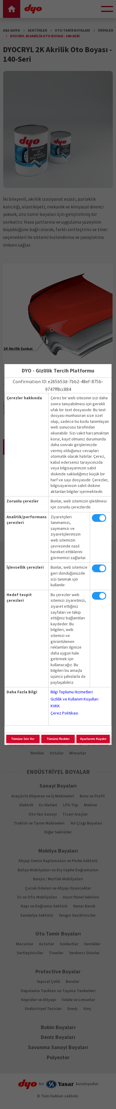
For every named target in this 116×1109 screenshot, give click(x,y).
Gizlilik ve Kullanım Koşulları (74, 699)
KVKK (55, 706)
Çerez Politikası (64, 713)
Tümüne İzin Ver (23, 738)
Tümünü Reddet (58, 738)
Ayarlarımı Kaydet (93, 738)
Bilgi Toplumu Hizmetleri (72, 692)
